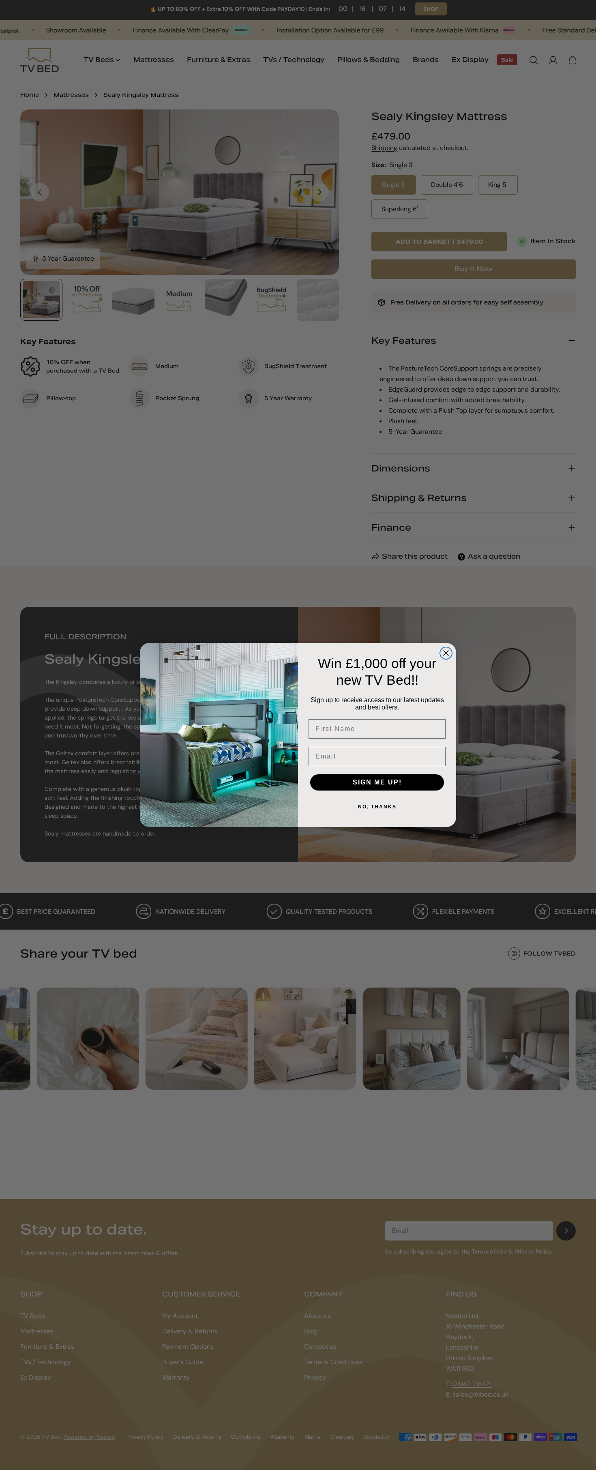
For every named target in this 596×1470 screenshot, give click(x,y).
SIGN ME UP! (377, 782)
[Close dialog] (446, 653)
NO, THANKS (377, 807)
